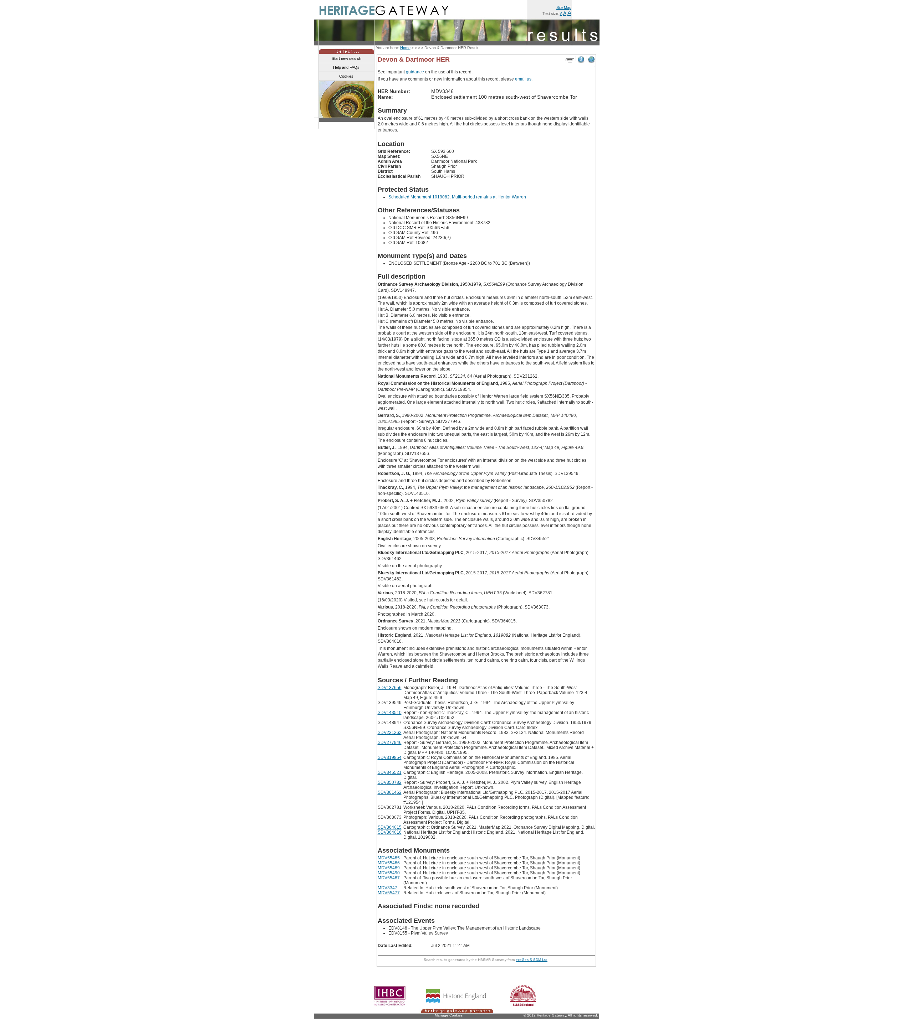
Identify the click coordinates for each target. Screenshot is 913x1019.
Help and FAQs (346, 67)
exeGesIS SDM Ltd (531, 960)
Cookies (346, 76)
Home (405, 48)
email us (523, 79)
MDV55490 (389, 872)
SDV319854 (390, 757)
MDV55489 (389, 867)
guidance (415, 71)
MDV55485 (389, 857)
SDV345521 (390, 772)
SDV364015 (390, 827)
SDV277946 (390, 742)
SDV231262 (390, 732)
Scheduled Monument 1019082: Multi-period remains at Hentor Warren (457, 197)
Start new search (346, 58)
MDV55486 (389, 862)
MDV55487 (389, 877)
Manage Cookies (449, 1015)
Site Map (563, 7)
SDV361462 (390, 792)
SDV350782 (390, 782)
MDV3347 (387, 887)
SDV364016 (390, 832)
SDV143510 (390, 712)
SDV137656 (390, 687)
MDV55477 (389, 892)
